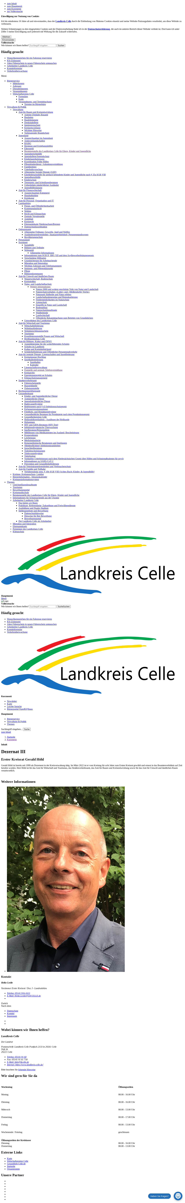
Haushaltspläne (31, 195)
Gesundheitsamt (25, 393)
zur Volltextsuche (15, 11)
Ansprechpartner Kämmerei (37, 193)
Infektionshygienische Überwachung (41, 427)
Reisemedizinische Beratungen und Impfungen (45, 443)
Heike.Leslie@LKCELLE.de (24, 996)
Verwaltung (18, 109)
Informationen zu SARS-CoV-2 (38, 461)
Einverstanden (8, 40)
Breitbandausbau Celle (34, 339)
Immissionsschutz (32, 125)
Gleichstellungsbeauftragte (25, 484)
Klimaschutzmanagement (35, 378)
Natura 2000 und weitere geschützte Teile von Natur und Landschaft (67, 289)
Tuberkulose (30, 456)
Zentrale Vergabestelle (34, 216)
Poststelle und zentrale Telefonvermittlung (43, 370)
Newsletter (12, 701)
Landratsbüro (24, 203)
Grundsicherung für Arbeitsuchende (40, 260)
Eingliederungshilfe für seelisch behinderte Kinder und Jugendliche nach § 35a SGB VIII (65, 174)
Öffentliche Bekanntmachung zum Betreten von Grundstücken (64, 318)
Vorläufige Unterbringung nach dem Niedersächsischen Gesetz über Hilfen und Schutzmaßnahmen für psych (74, 458)
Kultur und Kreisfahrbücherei (37, 349)
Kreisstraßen (30, 281)
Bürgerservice (13, 81)
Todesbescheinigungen (34, 451)
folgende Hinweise (26, 1069)
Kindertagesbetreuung (34, 159)
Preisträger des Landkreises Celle (28, 529)
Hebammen (29, 422)
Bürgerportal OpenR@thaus (20, 709)
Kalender (34, 365)
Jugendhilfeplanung (33, 187)
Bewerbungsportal (21, 490)
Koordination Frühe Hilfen (36, 161)
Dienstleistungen (20, 88)
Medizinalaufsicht (32, 440)
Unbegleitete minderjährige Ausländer (41, 185)
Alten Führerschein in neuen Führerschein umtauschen (32, 63)
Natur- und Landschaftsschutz (38, 284)
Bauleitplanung (31, 120)
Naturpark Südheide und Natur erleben (53, 294)
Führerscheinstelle (32, 383)
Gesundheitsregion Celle (35, 417)
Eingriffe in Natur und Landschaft (51, 305)
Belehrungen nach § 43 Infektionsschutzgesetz (45, 406)
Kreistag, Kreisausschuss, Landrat (28, 474)
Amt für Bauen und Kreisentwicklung (35, 112)
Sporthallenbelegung (33, 359)
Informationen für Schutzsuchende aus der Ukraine (36, 497)
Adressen (17, 86)
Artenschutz (41, 302)
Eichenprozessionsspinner (36, 409)
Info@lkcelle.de (18, 1062)
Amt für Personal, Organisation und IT (36, 200)
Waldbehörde (42, 312)
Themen (10, 482)
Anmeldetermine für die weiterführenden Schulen (46, 344)
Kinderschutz (30, 180)
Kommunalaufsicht (33, 208)
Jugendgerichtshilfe (33, 154)
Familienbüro (30, 167)
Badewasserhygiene (33, 404)
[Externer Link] (95, 1181)
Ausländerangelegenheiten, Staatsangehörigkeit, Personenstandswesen (56, 234)
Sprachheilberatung (33, 448)
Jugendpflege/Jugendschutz (36, 156)
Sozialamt (22, 242)
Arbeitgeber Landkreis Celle (20, 66)
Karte (21, 99)
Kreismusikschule (21, 492)
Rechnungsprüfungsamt (29, 391)
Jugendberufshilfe (32, 177)
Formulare (23, 96)
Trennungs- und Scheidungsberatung (41, 182)
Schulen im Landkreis (34, 346)
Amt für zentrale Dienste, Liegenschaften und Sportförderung (46, 354)
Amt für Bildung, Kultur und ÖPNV (35, 341)
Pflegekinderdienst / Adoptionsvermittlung (43, 164)
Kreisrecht (29, 221)
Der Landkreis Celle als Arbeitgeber (34, 521)
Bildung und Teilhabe (34, 247)
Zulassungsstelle (31, 388)
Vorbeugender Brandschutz (36, 133)
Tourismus (29, 333)
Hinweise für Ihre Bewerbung (38, 516)
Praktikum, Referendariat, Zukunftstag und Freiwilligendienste (46, 505)
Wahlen (27, 211)
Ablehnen (6, 37)
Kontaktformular (14, 68)
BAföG (27, 143)
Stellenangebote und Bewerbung (33, 511)
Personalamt (24, 240)
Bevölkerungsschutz (33, 237)
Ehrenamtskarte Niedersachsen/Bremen (42, 224)
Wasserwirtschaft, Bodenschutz (38, 279)
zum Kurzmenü (14, 9)
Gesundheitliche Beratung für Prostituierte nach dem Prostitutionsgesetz (56, 414)
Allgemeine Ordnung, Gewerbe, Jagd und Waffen (47, 232)
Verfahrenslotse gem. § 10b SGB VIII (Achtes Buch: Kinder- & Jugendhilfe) (59, 471)
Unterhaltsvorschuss (33, 169)
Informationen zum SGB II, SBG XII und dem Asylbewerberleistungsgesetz (59, 255)
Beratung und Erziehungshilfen (38, 146)
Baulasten (28, 117)
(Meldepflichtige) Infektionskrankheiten (42, 445)
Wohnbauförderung (33, 328)
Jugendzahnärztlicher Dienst (37, 401)
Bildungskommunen (33, 273)
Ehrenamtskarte (20, 526)
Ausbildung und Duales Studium (33, 508)
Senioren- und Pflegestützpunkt (38, 268)
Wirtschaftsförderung (33, 326)
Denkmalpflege (31, 122)
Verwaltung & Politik (16, 107)
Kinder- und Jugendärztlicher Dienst (40, 396)
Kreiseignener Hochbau (35, 357)
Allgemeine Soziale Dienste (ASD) (40, 172)
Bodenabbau (41, 307)
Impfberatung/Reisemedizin (36, 430)
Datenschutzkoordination (35, 227)
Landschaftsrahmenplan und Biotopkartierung (57, 297)
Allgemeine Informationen (42, 253)
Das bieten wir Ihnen (28, 503)
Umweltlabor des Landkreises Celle (40, 320)
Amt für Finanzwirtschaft (29, 190)
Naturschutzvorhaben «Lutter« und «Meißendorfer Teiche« (63, 292)
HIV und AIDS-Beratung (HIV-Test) (41, 425)
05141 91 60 (16, 1057)
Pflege (27, 271)
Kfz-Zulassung (14, 60)
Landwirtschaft (43, 315)
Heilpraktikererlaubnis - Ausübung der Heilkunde (46, 419)
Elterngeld (29, 148)
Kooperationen (31, 435)
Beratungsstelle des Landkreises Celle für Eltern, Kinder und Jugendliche (57, 151)
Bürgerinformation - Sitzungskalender (30, 477)
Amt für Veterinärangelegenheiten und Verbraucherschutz (44, 466)
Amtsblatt (28, 219)
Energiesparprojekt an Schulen (38, 375)
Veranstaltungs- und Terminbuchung (35, 101)
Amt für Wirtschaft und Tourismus (34, 323)
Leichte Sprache (14, 706)
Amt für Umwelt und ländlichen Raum (36, 276)
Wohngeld (29, 250)
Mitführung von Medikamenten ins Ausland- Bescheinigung (51, 432)
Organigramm (13, 1169)
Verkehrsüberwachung (17, 71)
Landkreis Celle (63, 21)
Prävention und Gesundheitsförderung (41, 464)
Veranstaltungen (20, 91)
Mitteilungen (18, 83)
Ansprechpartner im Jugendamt (38, 138)
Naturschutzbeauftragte (46, 310)
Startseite (11, 737)
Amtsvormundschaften (34, 141)
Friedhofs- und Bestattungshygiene (40, 412)
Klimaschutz (18, 531)
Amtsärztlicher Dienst (34, 398)
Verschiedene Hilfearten (35, 258)
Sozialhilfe (29, 245)
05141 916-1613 (18, 993)
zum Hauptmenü (14, 6)
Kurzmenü (12, 739)
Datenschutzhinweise (34, 513)
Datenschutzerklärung (99, 29)
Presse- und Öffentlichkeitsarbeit (39, 206)
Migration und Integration (36, 263)
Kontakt (10, 1013)
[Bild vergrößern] (95, 879)
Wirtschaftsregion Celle (23, 94)
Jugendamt (23, 135)
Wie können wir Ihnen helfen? (15, 45)
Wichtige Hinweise (33, 130)
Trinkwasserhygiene (33, 453)
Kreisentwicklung (32, 128)
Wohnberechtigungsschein (36, 331)
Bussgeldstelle (30, 385)
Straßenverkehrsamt (27, 380)
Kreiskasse (29, 198)
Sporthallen (35, 362)
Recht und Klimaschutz (35, 213)
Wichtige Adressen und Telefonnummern (43, 266)
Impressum (12, 1016)
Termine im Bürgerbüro (35, 104)
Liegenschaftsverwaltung (35, 367)
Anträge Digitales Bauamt (36, 114)
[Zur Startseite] (92, 565)
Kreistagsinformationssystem (26, 479)
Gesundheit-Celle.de (16, 1163)
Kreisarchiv (29, 372)
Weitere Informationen (40, 286)
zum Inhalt (12, 3)
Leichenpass (30, 438)
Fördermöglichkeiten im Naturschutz (52, 299)
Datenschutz (12, 1011)
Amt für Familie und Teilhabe (32, 469)
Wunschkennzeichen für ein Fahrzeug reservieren (29, 58)
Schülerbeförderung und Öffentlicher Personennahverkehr (50, 352)
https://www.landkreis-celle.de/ (25, 1064)
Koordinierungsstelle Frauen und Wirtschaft (44, 336)
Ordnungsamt (24, 229)
